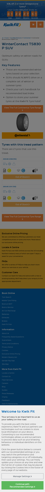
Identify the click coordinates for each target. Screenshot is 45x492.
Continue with (22, 485)
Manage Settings (22, 476)
